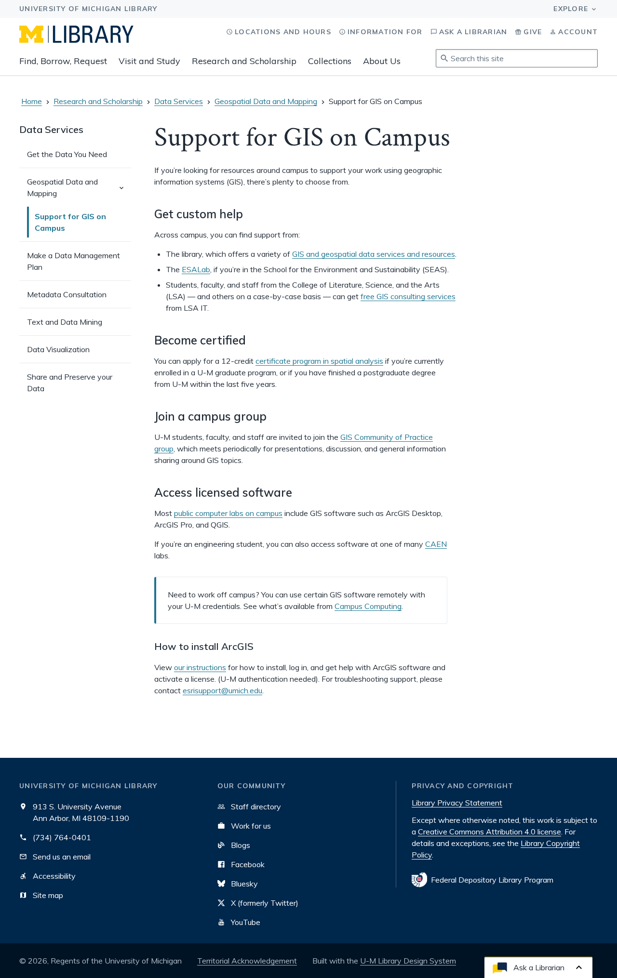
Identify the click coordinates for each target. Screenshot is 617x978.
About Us (382, 60)
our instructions (200, 667)
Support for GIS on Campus (70, 222)
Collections (329, 60)
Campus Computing (368, 606)
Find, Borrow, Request (63, 60)
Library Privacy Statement (457, 802)
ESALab (196, 269)
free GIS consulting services (408, 296)
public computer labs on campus (228, 513)
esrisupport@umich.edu (222, 690)
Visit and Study (149, 60)
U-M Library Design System (408, 960)
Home (31, 101)
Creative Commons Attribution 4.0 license (489, 831)
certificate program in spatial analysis (319, 361)
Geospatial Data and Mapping (266, 101)
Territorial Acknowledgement (247, 960)
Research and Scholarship (244, 60)
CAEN (436, 544)
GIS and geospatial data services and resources (373, 254)
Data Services (178, 101)
